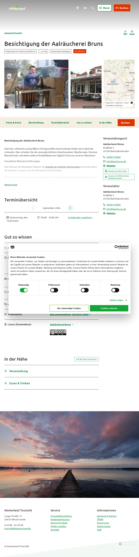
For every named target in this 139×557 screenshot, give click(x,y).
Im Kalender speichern (80, 217)
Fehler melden (58, 526)
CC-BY (66, 107)
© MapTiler (118, 103)
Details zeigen (116, 300)
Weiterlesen (11, 184)
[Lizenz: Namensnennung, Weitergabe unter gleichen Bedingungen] (58, 334)
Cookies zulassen (109, 308)
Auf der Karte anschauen (86, 359)
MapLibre (109, 103)
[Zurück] (33, 208)
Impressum (103, 522)
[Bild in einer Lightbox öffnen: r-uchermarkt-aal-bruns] (36, 84)
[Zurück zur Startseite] (17, 8)
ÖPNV (100, 519)
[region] (119, 84)
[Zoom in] (107, 63)
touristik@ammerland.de (17, 528)
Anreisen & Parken (107, 515)
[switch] (54, 290)
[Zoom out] (107, 67)
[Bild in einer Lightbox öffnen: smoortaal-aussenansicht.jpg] (86, 84)
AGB (99, 529)
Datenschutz (103, 526)
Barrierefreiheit (59, 522)
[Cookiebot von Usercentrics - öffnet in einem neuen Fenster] (117, 247)
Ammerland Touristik (13, 33)
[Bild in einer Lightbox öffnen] (127, 548)
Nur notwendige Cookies (69, 308)
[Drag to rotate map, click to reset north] (107, 71)
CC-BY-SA (98, 107)
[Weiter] (70, 208)
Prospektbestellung (61, 515)
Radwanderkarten (60, 519)
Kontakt (55, 529)
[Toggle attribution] (131, 102)
